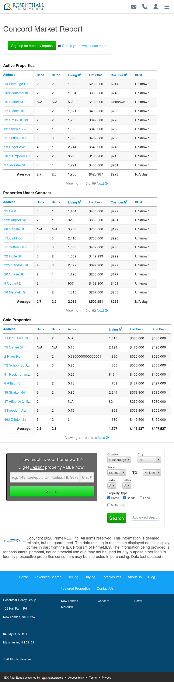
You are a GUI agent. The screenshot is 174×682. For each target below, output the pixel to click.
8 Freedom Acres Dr (19, 410)
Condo (131, 498)
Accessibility (76, 677)
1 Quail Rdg (13, 238)
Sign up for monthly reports (32, 45)
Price (111, 467)
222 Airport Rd (15, 219)
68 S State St (14, 229)
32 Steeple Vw (15, 128)
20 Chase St (13, 274)
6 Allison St (12, 383)
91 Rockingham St (18, 374)
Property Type (117, 493)
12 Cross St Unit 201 (19, 120)
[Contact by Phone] (144, 6)
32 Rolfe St (12, 256)
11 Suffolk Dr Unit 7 (19, 247)
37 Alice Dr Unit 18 (18, 401)
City (140, 454)
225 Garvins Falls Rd (20, 265)
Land (146, 498)
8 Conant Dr (13, 283)
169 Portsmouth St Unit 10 (24, 92)
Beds (111, 480)
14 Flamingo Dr (16, 83)
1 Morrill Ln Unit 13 (18, 338)
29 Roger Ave (14, 146)
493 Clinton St (15, 419)
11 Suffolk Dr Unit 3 (19, 138)
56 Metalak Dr (14, 292)
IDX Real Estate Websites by (22, 677)
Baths (126, 480)
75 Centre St (13, 347)
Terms (93, 677)
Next (101, 183)
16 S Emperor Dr (16, 156)
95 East (10, 211)
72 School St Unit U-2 (20, 365)
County (112, 454)
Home (114, 498)
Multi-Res (117, 505)
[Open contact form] (133, 6)
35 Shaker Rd (14, 392)
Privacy (106, 677)
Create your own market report (84, 45)
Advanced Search (145, 517)
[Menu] (166, 6)
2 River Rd (12, 356)
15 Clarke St (13, 101)
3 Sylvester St (14, 165)
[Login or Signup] (155, 6)
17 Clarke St (13, 110)
